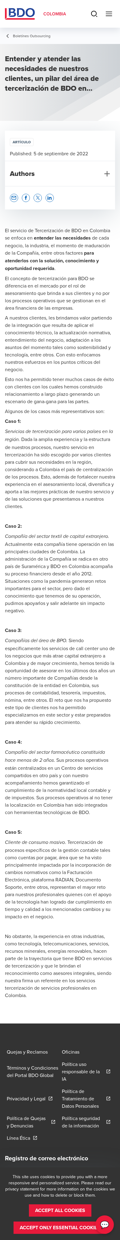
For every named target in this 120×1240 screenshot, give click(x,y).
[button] (14, 198)
